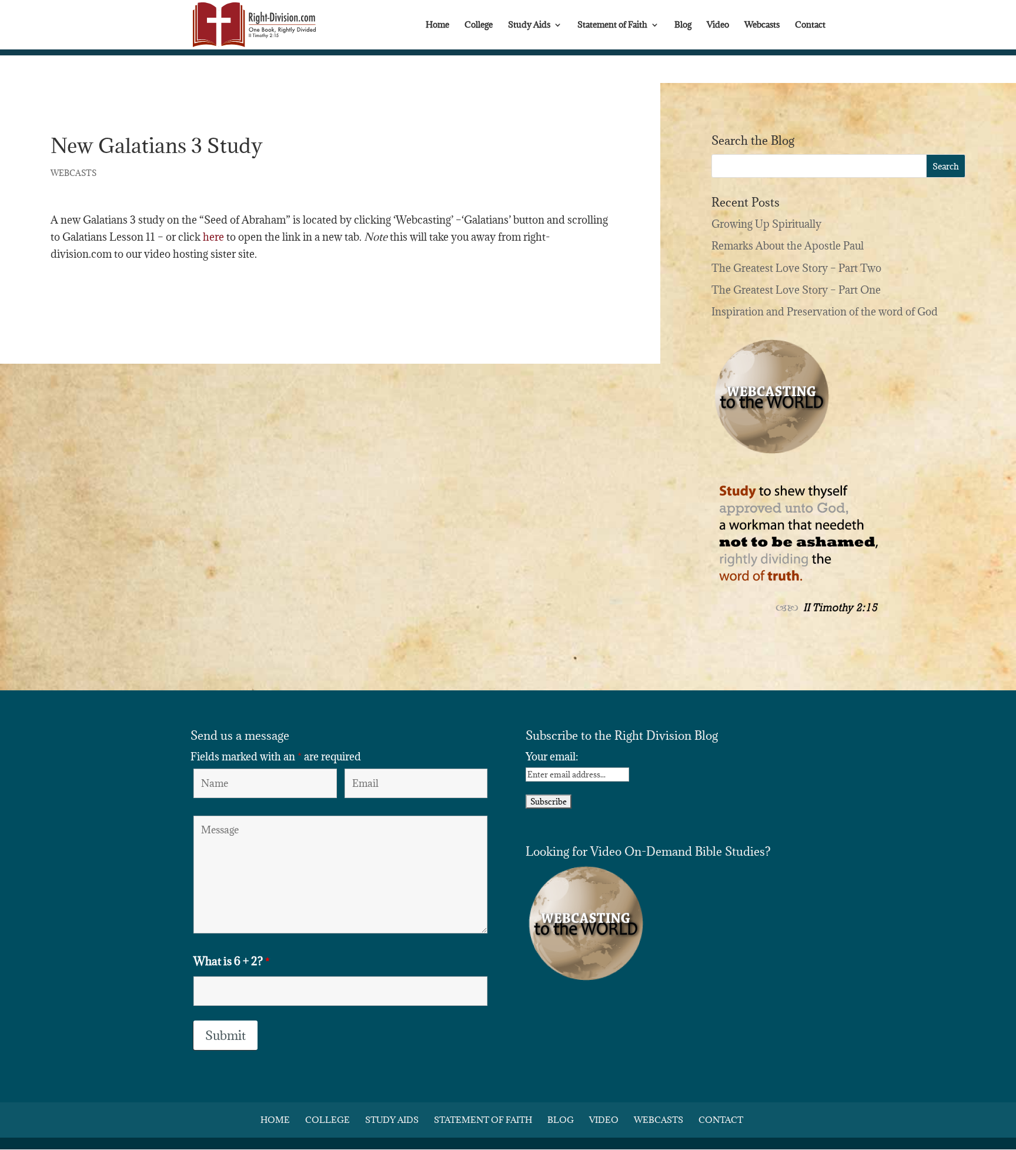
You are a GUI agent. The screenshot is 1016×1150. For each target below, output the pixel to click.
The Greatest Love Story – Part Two (796, 268)
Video (718, 25)
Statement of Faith (612, 25)
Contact (810, 25)
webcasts (73, 173)
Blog (682, 25)
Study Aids (529, 25)
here (213, 237)
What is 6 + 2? (231, 961)
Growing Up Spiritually (766, 224)
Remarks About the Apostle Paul (787, 245)
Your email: (552, 756)
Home (437, 25)
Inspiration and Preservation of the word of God (824, 311)
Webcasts (762, 25)
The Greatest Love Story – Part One (796, 290)
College (478, 25)
